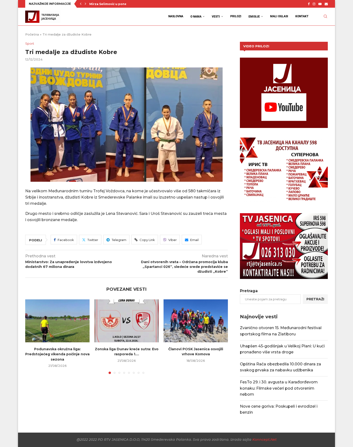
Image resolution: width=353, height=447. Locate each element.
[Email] (326, 4)
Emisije (254, 16)
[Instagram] (314, 4)
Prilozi (235, 16)
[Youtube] (320, 4)
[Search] (325, 16)
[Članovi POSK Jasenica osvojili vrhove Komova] (196, 320)
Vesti (216, 16)
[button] (81, 4)
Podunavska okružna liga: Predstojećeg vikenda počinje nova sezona (57, 354)
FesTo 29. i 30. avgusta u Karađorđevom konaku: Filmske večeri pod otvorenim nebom (279, 388)
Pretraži (315, 299)
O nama (195, 16)
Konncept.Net (264, 439)
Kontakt (302, 16)
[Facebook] (309, 4)
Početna (32, 34)
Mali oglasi (279, 16)
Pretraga (249, 291)
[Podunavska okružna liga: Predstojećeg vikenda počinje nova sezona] (57, 320)
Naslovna (175, 16)
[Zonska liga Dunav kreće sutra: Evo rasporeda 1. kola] (126, 320)
